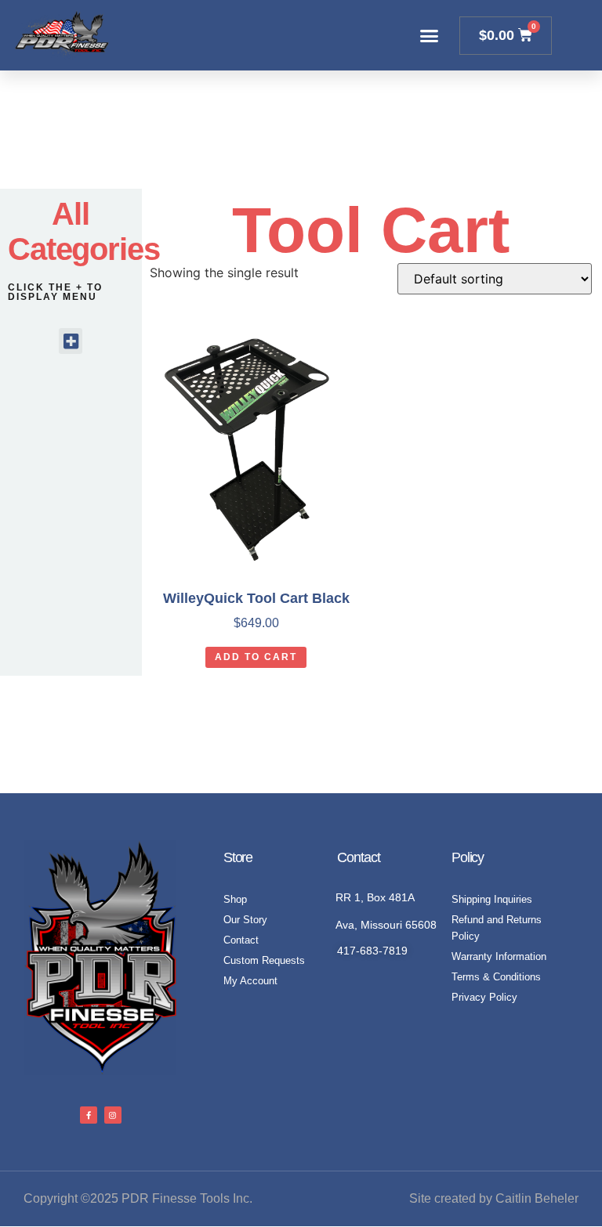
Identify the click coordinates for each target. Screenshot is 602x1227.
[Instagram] (112, 1115)
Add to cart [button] (256, 656)
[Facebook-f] (88, 1115)
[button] (429, 35)
